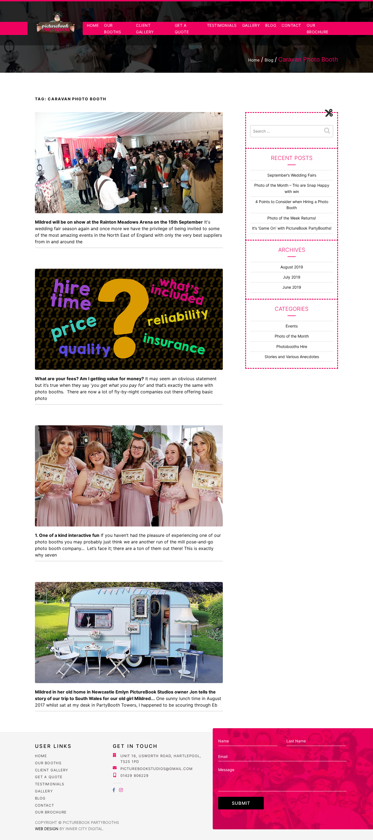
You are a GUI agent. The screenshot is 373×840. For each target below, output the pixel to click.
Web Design (47, 828)
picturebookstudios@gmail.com (156, 768)
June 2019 (291, 287)
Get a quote (49, 777)
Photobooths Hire (291, 346)
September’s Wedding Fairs (291, 175)
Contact (291, 25)
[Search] (327, 131)
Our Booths (48, 763)
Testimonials (222, 25)
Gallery (251, 25)
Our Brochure (51, 812)
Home (93, 25)
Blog (270, 25)
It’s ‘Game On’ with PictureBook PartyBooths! (291, 228)
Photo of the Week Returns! (291, 218)
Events (292, 326)
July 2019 (291, 277)
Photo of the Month (292, 336)
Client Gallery (51, 770)
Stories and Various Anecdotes (292, 356)
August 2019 (291, 267)
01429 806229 (134, 775)
